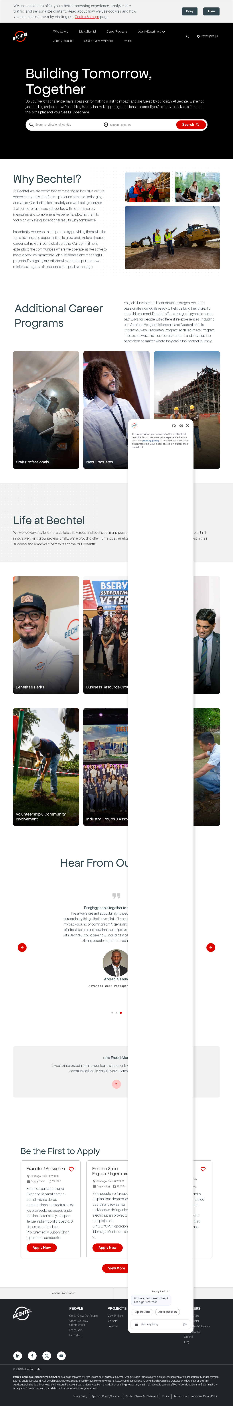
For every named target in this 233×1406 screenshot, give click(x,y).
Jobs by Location (63, 40)
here (85, 112)
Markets (112, 1321)
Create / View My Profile (98, 40)
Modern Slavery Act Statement (142, 1396)
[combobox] (63, 125)
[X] (46, 1355)
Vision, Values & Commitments (78, 1323)
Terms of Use (180, 1396)
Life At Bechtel (87, 31)
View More (116, 1268)
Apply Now (42, 1248)
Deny (189, 11)
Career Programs (117, 31)
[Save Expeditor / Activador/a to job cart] (71, 1169)
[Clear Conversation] (174, 425)
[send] (185, 1324)
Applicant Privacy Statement (106, 1396)
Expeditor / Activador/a (46, 1169)
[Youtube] (61, 1355)
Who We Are (60, 31)
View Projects (115, 1315)
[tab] (112, 1013)
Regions (112, 1326)
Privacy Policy (80, 1396)
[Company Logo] (21, 36)
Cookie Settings (87, 17)
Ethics (165, 1396)
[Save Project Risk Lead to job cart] (203, 1169)
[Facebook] (32, 1355)
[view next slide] (210, 947)
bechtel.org (75, 1335)
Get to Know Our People (83, 1315)
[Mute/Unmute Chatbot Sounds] (181, 425)
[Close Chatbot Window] (187, 425)
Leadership (75, 1330)
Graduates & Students (197, 1326)
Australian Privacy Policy (204, 1396)
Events (128, 40)
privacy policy (151, 440)
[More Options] (136, 1324)
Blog (186, 1342)
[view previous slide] (22, 947)
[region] (160, 874)
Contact (188, 1336)
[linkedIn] (17, 1355)
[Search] (187, 36)
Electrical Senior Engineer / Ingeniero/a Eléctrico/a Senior (110, 1171)
